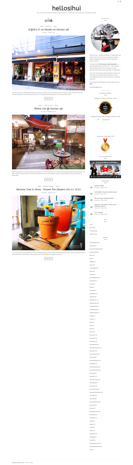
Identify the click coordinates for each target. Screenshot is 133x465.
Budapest (92, 261)
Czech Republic (93, 268)
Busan (91, 265)
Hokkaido (92, 296)
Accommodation (93, 242)
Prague (91, 421)
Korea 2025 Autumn (94, 402)
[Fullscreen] (119, 176)
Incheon (92, 319)
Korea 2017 (92, 373)
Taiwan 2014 (92, 433)
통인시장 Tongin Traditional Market (104, 198)
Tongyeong (92, 437)
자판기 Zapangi (98, 212)
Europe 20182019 (94, 277)
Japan (91, 322)
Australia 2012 (93, 252)
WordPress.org (93, 234)
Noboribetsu (93, 414)
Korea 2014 (92, 351)
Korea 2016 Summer (94, 370)
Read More (48, 98)
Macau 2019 (92, 405)
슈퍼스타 (45, 32)
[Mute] (116, 176)
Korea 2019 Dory (93, 389)
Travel (55, 26)
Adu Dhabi (92, 245)
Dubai (91, 271)
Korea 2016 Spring (94, 367)
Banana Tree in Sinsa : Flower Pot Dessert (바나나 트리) (48, 189)
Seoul (91, 427)
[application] (105, 169)
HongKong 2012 (93, 306)
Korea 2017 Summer (94, 379)
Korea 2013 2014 (48, 105)
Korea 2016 (48, 26)
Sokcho (91, 430)
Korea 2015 (92, 357)
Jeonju (91, 328)
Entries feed (92, 227)
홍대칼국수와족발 (99, 185)
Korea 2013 (92, 341)
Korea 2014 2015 (93, 354)
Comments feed (93, 231)
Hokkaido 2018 (93, 303)
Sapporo (92, 424)
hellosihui (66, 8)
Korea (41, 26)
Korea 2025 (92, 398)
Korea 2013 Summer (48, 186)
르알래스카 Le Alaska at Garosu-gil (48, 29)
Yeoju (91, 449)
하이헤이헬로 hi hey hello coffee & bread (105, 192)
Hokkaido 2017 (93, 300)
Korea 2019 (92, 386)
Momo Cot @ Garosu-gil (48, 108)
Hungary (92, 316)
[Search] (120, 1)
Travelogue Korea (94, 443)
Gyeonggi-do (93, 293)
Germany (92, 290)
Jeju (90, 325)
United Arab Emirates (95, 446)
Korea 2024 (92, 395)
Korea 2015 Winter (94, 360)
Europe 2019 (92, 280)
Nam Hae (92, 408)
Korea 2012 (92, 338)
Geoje (91, 287)
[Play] (91, 176)
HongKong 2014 (93, 309)
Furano (91, 284)
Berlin (91, 255)
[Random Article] (118, 1)
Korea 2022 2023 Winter (95, 392)
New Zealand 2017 (94, 411)
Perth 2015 (92, 418)
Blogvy (31, 462)
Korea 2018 (92, 382)
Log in (91, 224)
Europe (91, 274)
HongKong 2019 (93, 312)
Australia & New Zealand (95, 249)
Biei (91, 258)
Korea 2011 (92, 335)
